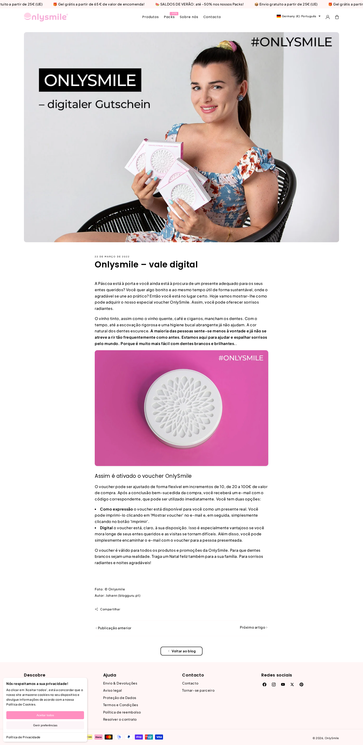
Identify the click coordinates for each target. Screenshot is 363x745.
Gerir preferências (45, 725)
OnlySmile (332, 738)
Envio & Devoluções (120, 683)
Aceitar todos (45, 715)
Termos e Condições (120, 705)
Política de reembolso (122, 712)
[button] (337, 17)
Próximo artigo (253, 627)
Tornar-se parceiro (198, 690)
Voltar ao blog (184, 651)
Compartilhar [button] (110, 609)
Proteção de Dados (119, 697)
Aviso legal (112, 690)
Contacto (190, 683)
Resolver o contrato (120, 719)
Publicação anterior (114, 628)
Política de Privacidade (23, 737)
